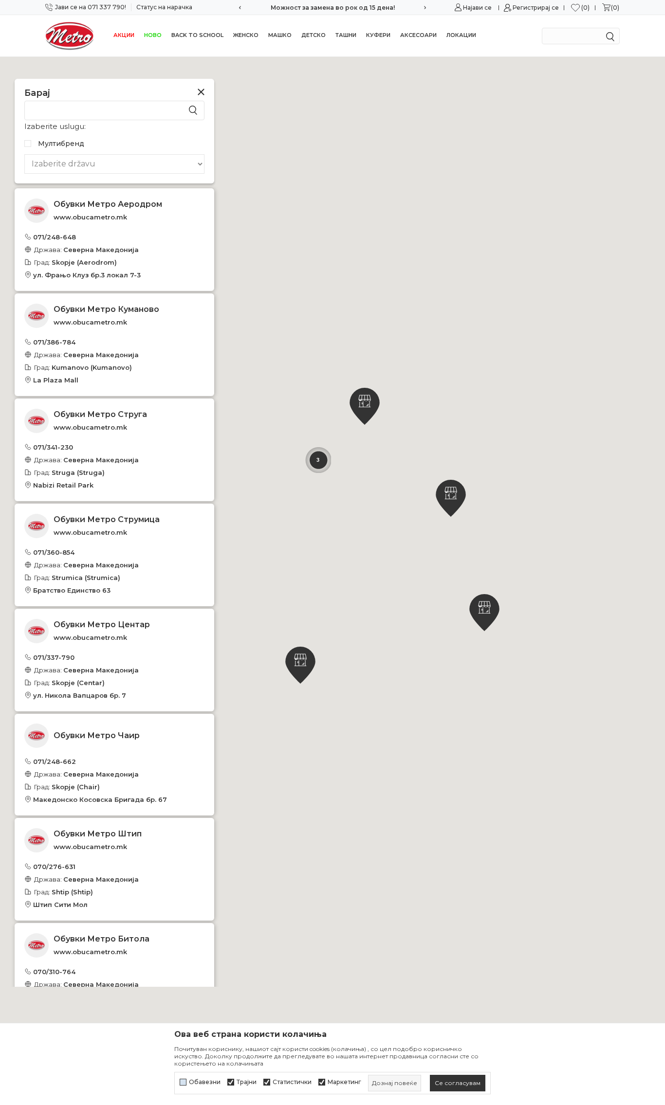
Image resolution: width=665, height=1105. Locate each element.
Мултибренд (61, 143)
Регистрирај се (536, 7)
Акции (123, 35)
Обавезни (205, 1082)
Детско (313, 35)
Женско (246, 35)
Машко (280, 35)
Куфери (378, 35)
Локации (461, 35)
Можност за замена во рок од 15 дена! (333, 7)
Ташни (345, 35)
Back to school (197, 35)
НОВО (153, 35)
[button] (365, 406)
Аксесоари (418, 35)
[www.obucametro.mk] (69, 35)
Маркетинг (344, 1082)
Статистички (292, 1082)
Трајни (247, 1082)
